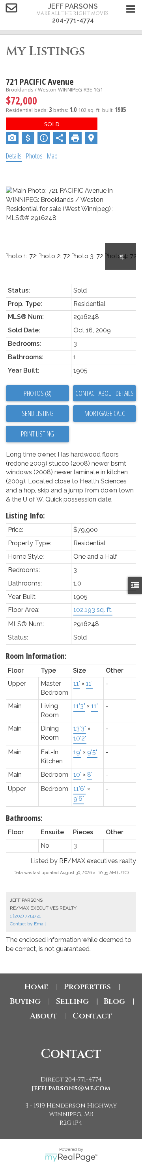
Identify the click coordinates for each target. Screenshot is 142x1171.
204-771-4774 (73, 20)
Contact (92, 1016)
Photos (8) (38, 393)
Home (36, 986)
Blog (114, 1001)
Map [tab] (52, 155)
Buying (25, 1001)
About (44, 1016)
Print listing (37, 433)
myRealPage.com (71, 1157)
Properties (87, 986)
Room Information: (36, 656)
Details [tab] (14, 155)
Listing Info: (25, 515)
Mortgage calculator (104, 413)
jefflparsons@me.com (71, 1088)
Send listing (38, 413)
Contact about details (104, 393)
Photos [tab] (34, 155)
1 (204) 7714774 (25, 916)
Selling (72, 1001)
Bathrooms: (24, 818)
